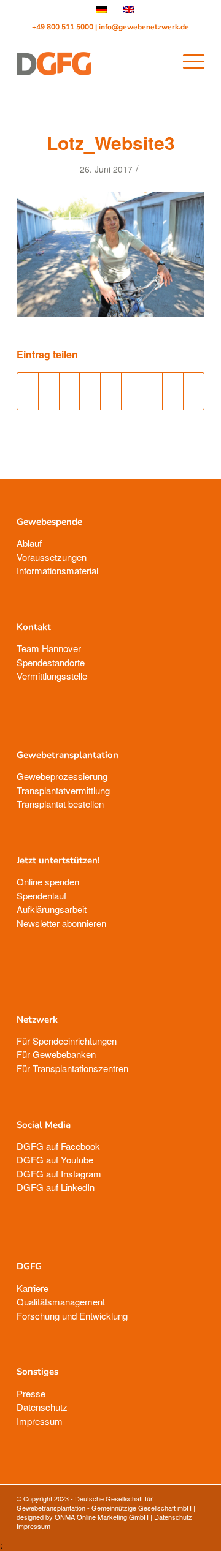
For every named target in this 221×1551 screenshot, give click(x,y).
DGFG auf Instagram (59, 1173)
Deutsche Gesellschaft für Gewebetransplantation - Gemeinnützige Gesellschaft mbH (104, 1502)
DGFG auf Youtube (55, 1159)
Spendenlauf (41, 895)
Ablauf (29, 542)
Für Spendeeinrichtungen (67, 1040)
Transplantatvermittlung (63, 790)
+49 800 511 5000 (63, 27)
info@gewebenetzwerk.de (144, 27)
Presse (31, 1393)
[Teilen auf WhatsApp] (70, 391)
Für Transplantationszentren (72, 1068)
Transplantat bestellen (60, 803)
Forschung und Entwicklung (72, 1315)
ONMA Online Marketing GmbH (102, 1517)
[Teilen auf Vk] (152, 391)
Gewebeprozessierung (62, 776)
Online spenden (48, 881)
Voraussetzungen (52, 556)
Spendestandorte (51, 662)
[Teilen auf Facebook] (27, 391)
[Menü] (187, 61)
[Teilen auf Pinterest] (90, 391)
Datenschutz (42, 1406)
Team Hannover (49, 648)
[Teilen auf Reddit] (173, 391)
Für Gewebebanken (56, 1054)
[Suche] (159, 61)
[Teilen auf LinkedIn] (111, 391)
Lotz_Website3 (111, 142)
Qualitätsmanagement (61, 1301)
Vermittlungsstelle (52, 675)
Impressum (40, 1420)
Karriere (32, 1288)
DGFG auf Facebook (58, 1146)
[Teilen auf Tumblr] (132, 391)
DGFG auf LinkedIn (56, 1187)
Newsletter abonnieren (61, 923)
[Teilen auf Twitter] (49, 391)
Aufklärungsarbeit (52, 909)
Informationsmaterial (57, 570)
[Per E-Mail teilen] (194, 391)
